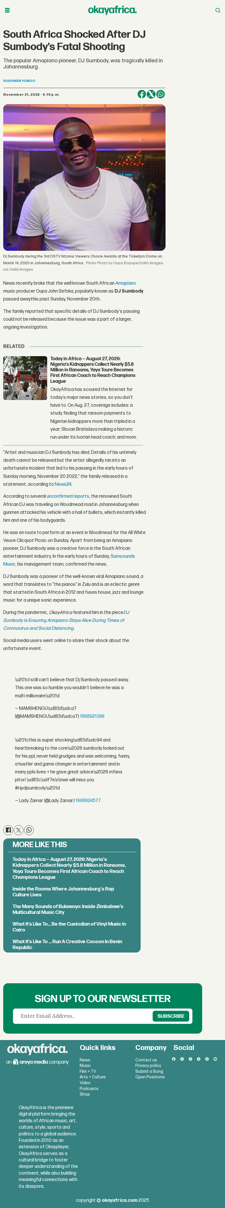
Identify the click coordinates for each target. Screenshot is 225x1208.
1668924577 (88, 801)
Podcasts (89, 1088)
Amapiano (125, 283)
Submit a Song (149, 1071)
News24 (63, 484)
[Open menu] (7, 10)
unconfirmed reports (68, 496)
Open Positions (150, 1077)
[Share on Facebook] (141, 94)
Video (85, 1082)
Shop (85, 1094)
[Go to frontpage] (112, 10)
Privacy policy (148, 1065)
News (85, 1060)
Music (85, 1065)
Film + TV (88, 1071)
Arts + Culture (93, 1077)
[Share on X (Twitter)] (151, 94)
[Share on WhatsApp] (160, 94)
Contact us (146, 1060)
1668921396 (92, 716)
